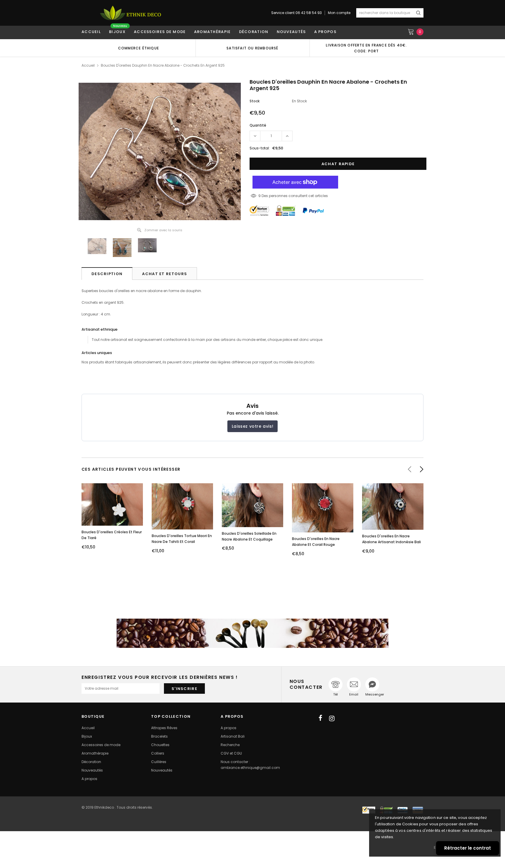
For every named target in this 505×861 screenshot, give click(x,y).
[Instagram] (332, 718)
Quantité (258, 125)
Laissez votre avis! (252, 426)
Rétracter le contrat (467, 848)
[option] (139, 48)
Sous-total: (260, 148)
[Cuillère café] (252, 633)
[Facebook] (320, 718)
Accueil (88, 65)
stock (255, 101)
